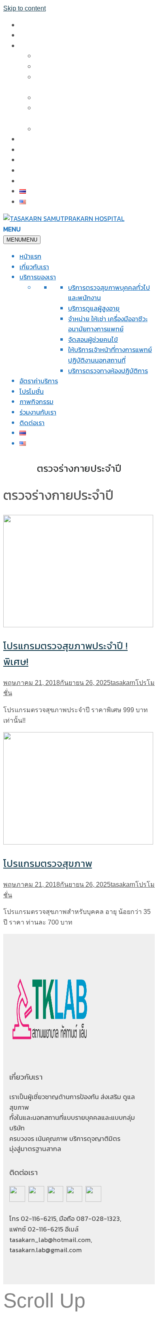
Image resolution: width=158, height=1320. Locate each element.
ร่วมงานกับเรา (37, 170)
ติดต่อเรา (32, 181)
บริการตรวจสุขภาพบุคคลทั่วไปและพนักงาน (93, 56)
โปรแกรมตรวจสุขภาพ (47, 863)
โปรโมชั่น (31, 150)
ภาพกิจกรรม (36, 160)
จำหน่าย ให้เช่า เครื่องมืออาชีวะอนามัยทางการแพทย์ (107, 324)
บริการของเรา (37, 46)
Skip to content (24, 8)
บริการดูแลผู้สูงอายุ (61, 66)
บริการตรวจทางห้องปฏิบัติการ (75, 129)
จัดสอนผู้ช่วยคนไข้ (60, 98)
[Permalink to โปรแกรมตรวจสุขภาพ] (78, 842)
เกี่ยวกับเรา (34, 35)
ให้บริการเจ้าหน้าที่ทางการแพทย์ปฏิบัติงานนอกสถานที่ (110, 355)
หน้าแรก (30, 25)
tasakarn (123, 682)
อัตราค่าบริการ (38, 139)
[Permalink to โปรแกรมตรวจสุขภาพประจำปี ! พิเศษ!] (78, 625)
